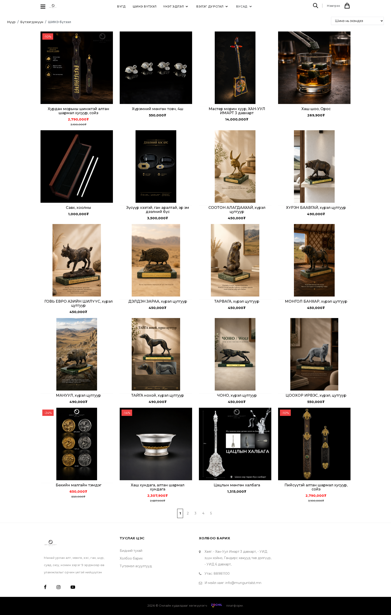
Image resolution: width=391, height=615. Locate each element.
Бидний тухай (131, 551)
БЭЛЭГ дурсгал (209, 6)
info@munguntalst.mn (243, 583)
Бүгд (121, 6)
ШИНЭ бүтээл (145, 6)
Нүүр (11, 22)
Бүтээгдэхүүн (31, 22)
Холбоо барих (131, 558)
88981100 (222, 574)
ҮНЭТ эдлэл (173, 6)
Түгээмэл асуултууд (136, 566)
